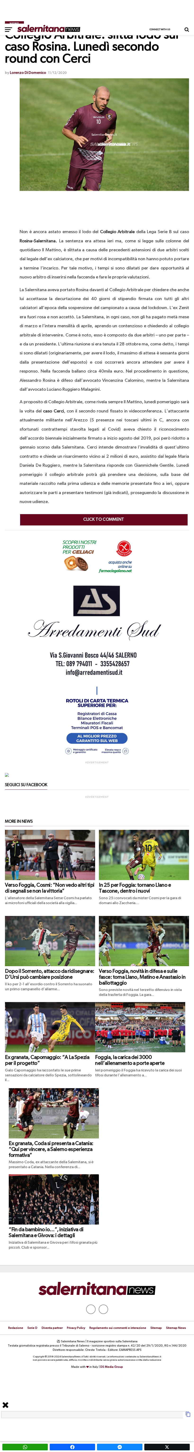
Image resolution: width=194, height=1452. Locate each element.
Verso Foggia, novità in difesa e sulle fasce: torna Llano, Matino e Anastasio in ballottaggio (142, 977)
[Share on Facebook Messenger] (119, 1447)
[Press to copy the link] (188, 1416)
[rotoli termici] (97, 756)
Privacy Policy (76, 1328)
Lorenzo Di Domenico (28, 73)
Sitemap (156, 1328)
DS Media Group (111, 1366)
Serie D (32, 1328)
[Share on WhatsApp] (25, 1447)
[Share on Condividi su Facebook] (72, 1447)
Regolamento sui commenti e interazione (117, 1328)
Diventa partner (52, 1328)
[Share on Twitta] (167, 1447)
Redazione (15, 1328)
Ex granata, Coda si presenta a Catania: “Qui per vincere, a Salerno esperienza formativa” (51, 1149)
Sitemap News (176, 1328)
